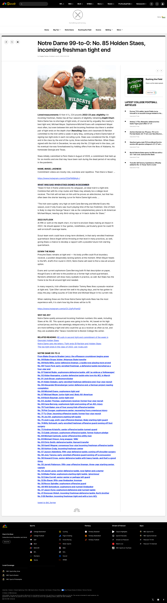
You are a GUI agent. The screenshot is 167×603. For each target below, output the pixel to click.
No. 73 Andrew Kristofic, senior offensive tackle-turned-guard (67, 429)
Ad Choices (49, 590)
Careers (11, 590)
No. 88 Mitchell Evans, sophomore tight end (58, 391)
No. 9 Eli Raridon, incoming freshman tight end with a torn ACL (67, 496)
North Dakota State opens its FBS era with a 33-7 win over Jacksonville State (146, 153)
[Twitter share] (12, 42)
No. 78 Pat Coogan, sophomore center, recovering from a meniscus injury (72, 410)
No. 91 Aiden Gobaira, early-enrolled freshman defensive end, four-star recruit (75, 382)
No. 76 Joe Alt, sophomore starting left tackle (59, 417)
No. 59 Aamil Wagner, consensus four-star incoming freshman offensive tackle (75, 445)
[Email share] (17, 42)
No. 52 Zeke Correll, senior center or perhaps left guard (64, 477)
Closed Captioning (19, 590)
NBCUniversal (12, 593)
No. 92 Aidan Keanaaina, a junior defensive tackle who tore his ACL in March (74, 375)
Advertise (4, 590)
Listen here (150, 92)
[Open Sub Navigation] (63, 3)
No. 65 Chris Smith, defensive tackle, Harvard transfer (63, 442)
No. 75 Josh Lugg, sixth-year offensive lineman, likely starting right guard (73, 420)
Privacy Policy (56, 590)
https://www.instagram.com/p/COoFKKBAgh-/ (59, 178)
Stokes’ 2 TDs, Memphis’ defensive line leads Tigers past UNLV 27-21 (144, 123)
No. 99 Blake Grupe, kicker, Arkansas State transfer (62, 359)
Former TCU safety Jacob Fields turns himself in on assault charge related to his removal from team (145, 112)
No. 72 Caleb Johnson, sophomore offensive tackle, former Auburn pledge (73, 432)
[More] (151, 4)
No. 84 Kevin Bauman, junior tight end (56, 397)
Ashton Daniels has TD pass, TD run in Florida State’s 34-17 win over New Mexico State (146, 133)
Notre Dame (69, 30)
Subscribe (6, 541)
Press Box (41, 590)
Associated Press (134, 116)
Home (46, 30)
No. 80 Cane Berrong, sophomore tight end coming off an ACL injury (70, 404)
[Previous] (157, 70)
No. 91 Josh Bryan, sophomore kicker (55, 378)
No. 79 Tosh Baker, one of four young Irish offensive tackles (66, 407)
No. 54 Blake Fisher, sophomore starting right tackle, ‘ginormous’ (68, 474)
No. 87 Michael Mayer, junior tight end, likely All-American (65, 394)
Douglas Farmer (43, 56)
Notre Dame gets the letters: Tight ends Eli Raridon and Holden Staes (69, 343)
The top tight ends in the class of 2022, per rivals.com (62, 347)
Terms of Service (87, 590)
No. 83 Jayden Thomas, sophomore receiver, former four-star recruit (70, 401)
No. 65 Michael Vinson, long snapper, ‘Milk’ (58, 439)
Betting (108, 30)
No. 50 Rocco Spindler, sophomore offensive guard (62, 483)
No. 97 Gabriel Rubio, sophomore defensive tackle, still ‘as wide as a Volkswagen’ (76, 372)
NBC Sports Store (33, 590)
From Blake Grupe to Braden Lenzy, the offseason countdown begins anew (73, 356)
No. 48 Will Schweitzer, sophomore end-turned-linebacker (65, 486)
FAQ (26, 590)
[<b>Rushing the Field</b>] (135, 86)
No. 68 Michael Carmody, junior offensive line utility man (65, 436)
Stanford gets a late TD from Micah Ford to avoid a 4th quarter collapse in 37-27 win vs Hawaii (146, 143)
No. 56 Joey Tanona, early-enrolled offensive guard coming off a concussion (74, 455)
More (119, 30)
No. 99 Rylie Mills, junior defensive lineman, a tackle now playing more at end (74, 363)
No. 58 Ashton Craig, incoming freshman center (60, 448)
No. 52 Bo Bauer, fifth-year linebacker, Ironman (60, 480)
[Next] (161, 70)
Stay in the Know (7, 534)
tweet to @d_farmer (47, 502)
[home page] (9, 4)
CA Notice (78, 590)
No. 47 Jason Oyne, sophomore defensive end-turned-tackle (66, 490)
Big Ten (56, 30)
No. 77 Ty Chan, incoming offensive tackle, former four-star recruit (69, 413)
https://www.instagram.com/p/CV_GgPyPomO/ (59, 308)
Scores (98, 30)
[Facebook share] (6, 42)
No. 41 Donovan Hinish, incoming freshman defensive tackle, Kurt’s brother (73, 493)
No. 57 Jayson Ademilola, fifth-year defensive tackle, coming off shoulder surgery (77, 452)
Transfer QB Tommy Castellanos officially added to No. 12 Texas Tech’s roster (145, 164)
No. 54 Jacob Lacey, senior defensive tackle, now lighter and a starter (71, 471)
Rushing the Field (84, 30)
